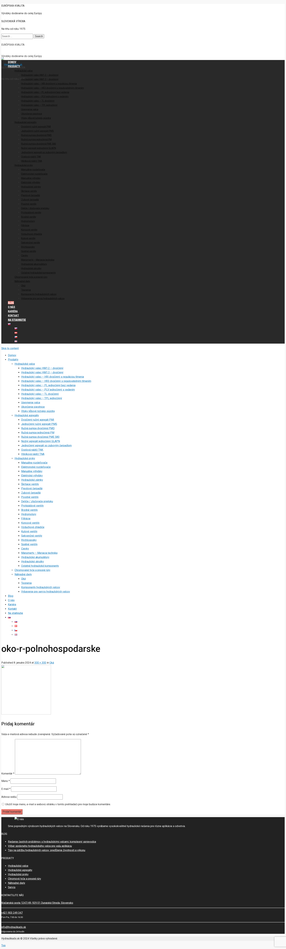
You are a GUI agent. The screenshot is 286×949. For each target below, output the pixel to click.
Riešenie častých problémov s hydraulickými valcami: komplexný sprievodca (52, 841)
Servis (11, 887)
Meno (5, 781)
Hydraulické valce (18, 865)
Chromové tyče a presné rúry (24, 878)
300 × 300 (40, 662)
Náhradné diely (16, 883)
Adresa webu (9, 796)
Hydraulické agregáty (20, 870)
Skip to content (10, 348)
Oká (51, 662)
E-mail (5, 789)
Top (3, 945)
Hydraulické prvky (18, 874)
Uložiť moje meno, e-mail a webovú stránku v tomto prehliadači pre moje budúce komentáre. (58, 804)
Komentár (7, 773)
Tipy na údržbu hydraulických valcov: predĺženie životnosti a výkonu (46, 850)
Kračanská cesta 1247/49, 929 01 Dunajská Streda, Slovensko (37, 902)
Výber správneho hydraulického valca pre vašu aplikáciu (40, 846)
